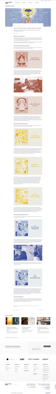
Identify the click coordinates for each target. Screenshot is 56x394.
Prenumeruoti (47, 346)
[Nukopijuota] (21, 33)
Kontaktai (34, 369)
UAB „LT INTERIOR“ (47, 388)
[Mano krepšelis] (48, 2)
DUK (34, 371)
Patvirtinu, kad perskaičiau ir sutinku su (36, 349)
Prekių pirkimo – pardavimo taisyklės (46, 370)
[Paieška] (43, 3)
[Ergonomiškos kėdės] (8, 2)
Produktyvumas (17, 366)
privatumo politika (38, 349)
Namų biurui (26, 366)
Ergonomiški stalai (45, 378)
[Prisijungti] (50, 2)
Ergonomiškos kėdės (46, 376)
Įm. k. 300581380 (47, 389)
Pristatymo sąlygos (46, 366)
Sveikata (16, 369)
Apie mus (34, 366)
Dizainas (16, 371)
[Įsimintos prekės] (46, 2)
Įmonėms (6, 369)
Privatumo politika (45, 372)
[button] (20, 3)
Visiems (6, 366)
